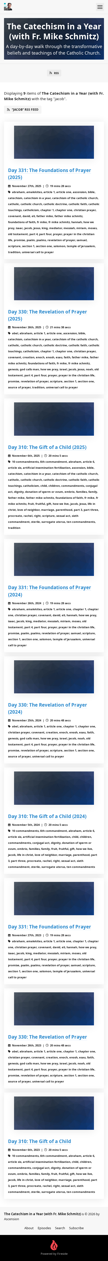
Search (60, 1228)
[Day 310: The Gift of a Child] (54, 1113)
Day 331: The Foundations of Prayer (49, 926)
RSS (56, 73)
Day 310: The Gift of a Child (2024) (47, 816)
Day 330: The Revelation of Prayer (47, 1037)
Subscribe (76, 1228)
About (29, 1228)
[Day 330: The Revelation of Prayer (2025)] (54, 283)
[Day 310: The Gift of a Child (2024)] (54, 788)
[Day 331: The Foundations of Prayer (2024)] (54, 559)
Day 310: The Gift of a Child (39, 1141)
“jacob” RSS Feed (25, 109)
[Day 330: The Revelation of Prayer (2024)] (54, 677)
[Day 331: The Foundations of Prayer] (54, 898)
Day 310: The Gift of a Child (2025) (47, 447)
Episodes (44, 1228)
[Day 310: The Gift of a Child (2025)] (54, 419)
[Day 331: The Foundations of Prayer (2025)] (54, 142)
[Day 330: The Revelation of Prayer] (54, 1009)
